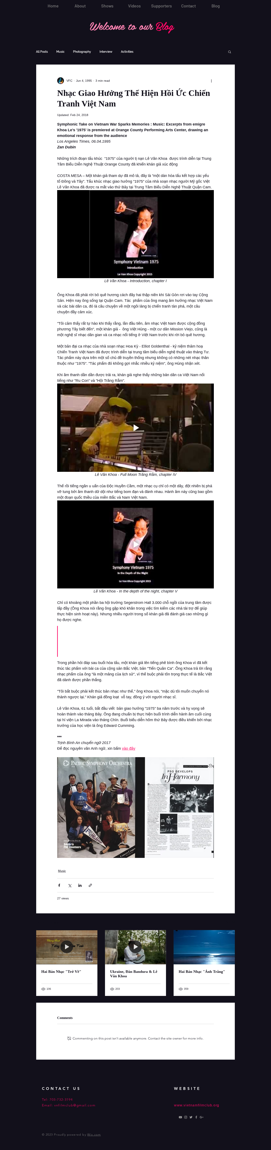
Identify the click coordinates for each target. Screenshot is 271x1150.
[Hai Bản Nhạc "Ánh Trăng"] (204, 947)
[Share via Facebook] (59, 885)
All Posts (42, 51)
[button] (230, 51)
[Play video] (135, 234)
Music (60, 51)
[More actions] (211, 80)
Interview (106, 51)
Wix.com (94, 1134)
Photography (82, 51)
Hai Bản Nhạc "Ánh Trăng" (202, 971)
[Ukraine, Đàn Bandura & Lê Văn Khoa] (135, 947)
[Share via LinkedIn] (80, 885)
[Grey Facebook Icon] (196, 1117)
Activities (127, 51)
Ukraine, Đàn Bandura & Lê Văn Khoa (133, 973)
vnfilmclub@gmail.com (74, 1105)
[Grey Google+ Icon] (201, 1117)
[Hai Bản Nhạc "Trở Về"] (66, 947)
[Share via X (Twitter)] (70, 885)
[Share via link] (90, 885)
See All (230, 922)
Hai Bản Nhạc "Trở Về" (61, 971)
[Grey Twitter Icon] (191, 1117)
